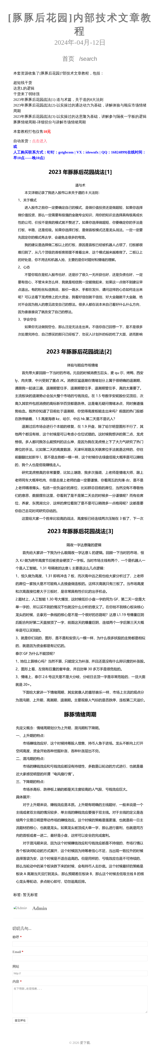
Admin (39, 908)
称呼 (15, 937)
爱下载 (85, 1042)
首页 (68, 58)
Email (16, 952)
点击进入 (39, 141)
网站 (15, 966)
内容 (15, 981)
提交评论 (20, 1020)
